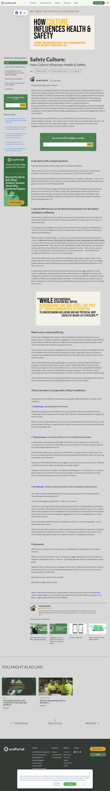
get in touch (42, 598)
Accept (70, 784)
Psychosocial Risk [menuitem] (37, 765)
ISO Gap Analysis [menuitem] (56, 757)
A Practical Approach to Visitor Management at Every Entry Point (14, 143)
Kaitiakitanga (38, 406)
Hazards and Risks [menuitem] (37, 763)
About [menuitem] (76, 3)
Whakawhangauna (40, 437)
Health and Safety (41, 71)
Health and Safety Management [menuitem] (41, 752)
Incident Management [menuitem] (38, 760)
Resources (39, 11)
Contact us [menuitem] (67, 752)
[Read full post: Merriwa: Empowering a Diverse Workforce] (56, 686)
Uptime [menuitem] (66, 765)
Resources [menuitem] (67, 3)
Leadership (76, 71)
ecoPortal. (64, 598)
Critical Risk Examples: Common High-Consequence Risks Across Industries (16, 128)
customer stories (45, 697)
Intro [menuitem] (7, 62)
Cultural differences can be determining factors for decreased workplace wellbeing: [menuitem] (14, 72)
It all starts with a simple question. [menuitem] (15, 67)
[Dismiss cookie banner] (89, 773)
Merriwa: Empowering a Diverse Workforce (53, 701)
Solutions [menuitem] (35, 748)
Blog (45, 11)
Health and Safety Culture (60, 71)
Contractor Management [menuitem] (39, 754)
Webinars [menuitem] (54, 752)
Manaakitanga (38, 487)
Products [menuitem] (33, 3)
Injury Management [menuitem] (37, 757)
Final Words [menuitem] (9, 89)
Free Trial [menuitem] (66, 757)
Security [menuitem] (66, 760)
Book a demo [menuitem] (67, 754)
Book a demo (99, 3)
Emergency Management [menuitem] (39, 768)
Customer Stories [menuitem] (45, 3)
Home (32, 11)
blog (4, 697)
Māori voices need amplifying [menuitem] (13, 79)
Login (107, 2)
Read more (6, 707)
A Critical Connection (75, 637)
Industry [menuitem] (57, 3)
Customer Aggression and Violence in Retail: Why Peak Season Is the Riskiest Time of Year (16, 120)
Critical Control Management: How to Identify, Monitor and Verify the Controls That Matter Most (15, 135)
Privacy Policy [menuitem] (68, 763)
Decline (84, 784)
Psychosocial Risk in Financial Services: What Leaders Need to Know (16, 149)
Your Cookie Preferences (56, 784)
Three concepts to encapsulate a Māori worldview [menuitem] (15, 84)
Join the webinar (15, 202)
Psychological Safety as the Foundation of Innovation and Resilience (15, 702)
